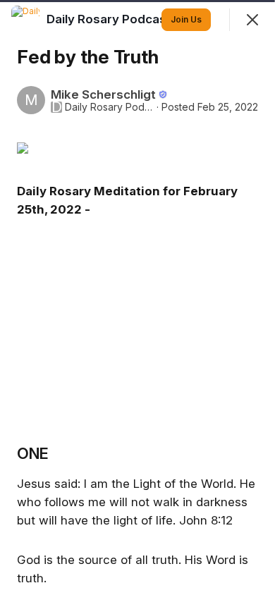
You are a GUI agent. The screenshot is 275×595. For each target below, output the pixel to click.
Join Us (186, 19)
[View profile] (25, 20)
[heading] (110, 19)
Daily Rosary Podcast (109, 107)
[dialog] (137, 297)
